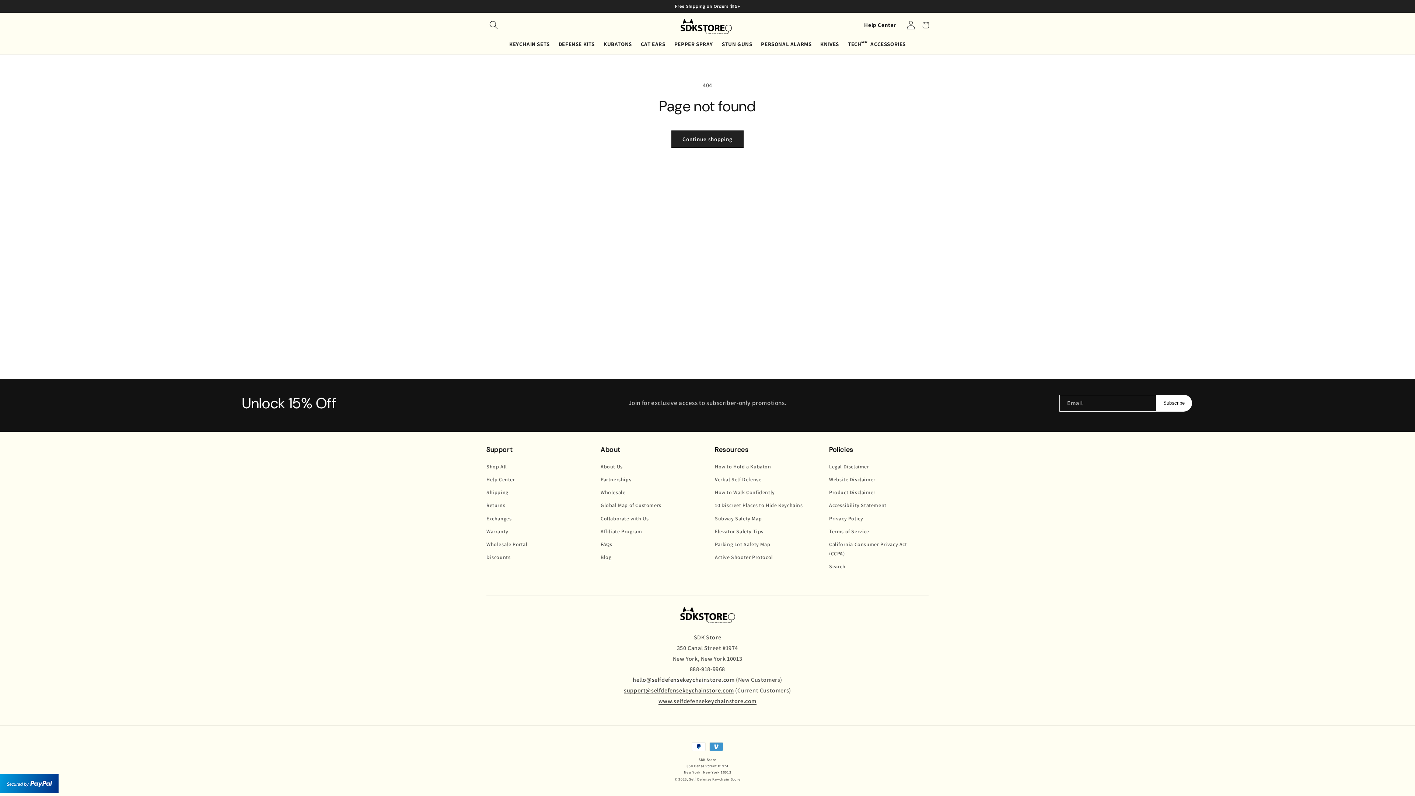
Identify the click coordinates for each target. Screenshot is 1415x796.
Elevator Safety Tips (739, 531)
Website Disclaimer (852, 479)
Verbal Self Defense (738, 479)
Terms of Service (849, 531)
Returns (495, 505)
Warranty (497, 531)
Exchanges (498, 518)
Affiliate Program (621, 531)
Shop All (496, 466)
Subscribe (1174, 403)
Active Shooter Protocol (744, 557)
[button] (493, 25)
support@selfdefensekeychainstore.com (679, 690)
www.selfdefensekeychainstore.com (707, 701)
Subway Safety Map (738, 518)
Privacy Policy (846, 518)
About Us (612, 466)
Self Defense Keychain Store (714, 779)
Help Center (880, 24)
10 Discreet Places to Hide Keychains (759, 505)
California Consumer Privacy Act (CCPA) (868, 549)
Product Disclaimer (852, 492)
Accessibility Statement (858, 505)
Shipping (497, 492)
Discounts (498, 557)
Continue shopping (707, 139)
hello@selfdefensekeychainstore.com (683, 680)
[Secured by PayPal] (29, 784)
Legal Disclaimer (849, 466)
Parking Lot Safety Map (742, 544)
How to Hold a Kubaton (743, 466)
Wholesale (613, 492)
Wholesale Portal (507, 544)
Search (837, 566)
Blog (606, 557)
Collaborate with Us (625, 518)
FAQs (606, 544)
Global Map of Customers (631, 505)
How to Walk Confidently (745, 492)
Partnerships (616, 479)
